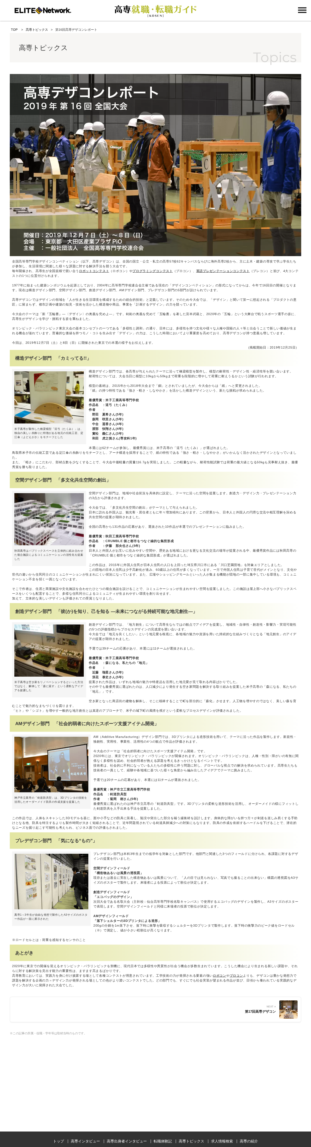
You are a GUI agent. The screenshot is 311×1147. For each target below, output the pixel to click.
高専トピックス (37, 29)
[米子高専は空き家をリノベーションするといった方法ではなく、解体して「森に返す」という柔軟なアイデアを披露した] (49, 675)
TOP (14, 29)
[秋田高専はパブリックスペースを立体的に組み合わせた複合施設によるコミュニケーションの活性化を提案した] (49, 544)
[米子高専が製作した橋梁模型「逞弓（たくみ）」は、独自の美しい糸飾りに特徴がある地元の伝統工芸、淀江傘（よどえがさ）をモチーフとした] (49, 422)
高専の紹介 (249, 1141)
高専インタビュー (85, 1141)
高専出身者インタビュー (127, 1141)
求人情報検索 (222, 1141)
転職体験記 (163, 1141)
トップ (58, 1141)
